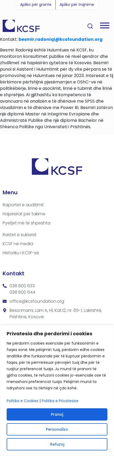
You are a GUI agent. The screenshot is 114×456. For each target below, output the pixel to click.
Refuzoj (57, 444)
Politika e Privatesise (60, 400)
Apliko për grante (35, 4)
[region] (57, 390)
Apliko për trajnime (77, 4)
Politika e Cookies (22, 400)
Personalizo (57, 429)
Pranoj (57, 414)
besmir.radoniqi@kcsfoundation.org (61, 39)
